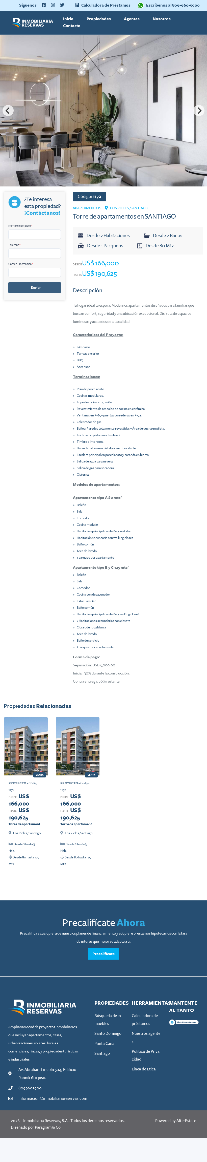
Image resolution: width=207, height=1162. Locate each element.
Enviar (36, 287)
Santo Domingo (107, 1033)
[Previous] (8, 110)
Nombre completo (20, 225)
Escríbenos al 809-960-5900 (173, 5)
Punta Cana (104, 1044)
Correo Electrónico (20, 263)
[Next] (198, 110)
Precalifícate (103, 954)
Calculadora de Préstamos (106, 5)
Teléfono (14, 244)
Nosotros (162, 19)
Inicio (68, 19)
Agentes (132, 19)
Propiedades (99, 19)
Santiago (102, 1053)
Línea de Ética (144, 1069)
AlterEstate (186, 1121)
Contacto (72, 26)
